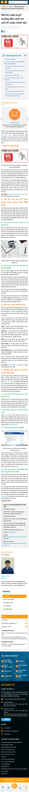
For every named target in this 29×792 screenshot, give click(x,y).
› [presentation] (27, 118)
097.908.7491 (12, 532)
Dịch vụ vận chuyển (6, 26)
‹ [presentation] (1, 118)
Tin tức (10, 6)
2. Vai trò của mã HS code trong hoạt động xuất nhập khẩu (14, 62)
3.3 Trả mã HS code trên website (14, 91)
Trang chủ (3, 6)
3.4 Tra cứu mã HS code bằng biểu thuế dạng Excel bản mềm (14, 95)
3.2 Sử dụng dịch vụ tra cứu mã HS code (15, 87)
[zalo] (5, 31)
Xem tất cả (6, 596)
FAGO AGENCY (20, 780)
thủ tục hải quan (8, 381)
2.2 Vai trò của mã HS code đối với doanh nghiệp (15, 71)
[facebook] (2, 31)
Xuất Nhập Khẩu (13, 28)
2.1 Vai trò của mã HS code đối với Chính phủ (15, 67)
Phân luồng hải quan (14, 365)
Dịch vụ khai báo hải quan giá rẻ (17, 194)
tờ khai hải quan (12, 424)
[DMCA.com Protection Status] (6, 719)
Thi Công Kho (4, 28)
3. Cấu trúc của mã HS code (11, 75)
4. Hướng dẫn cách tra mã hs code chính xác (13, 79)
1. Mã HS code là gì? (10, 59)
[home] (3, 787)
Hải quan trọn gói (16, 26)
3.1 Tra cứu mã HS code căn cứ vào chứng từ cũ (15, 83)
